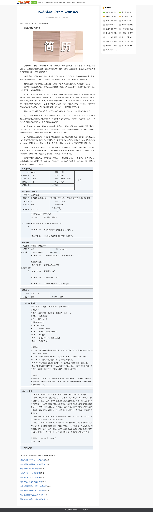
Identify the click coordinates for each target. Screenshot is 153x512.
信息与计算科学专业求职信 (30, 469)
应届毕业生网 (48, 2)
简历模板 (55, 2)
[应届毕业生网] (24, 2)
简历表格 (33, 2)
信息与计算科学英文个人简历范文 (32, 464)
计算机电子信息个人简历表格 (31, 482)
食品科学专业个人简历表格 (30, 473)
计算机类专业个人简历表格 (30, 477)
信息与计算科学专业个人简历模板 (32, 460)
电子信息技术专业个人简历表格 (32, 495)
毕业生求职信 (126, 12)
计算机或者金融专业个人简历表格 (32, 490)
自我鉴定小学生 (127, 20)
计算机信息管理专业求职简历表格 (32, 499)
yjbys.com (79, 510)
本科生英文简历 (111, 20)
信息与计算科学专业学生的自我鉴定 (33, 486)
